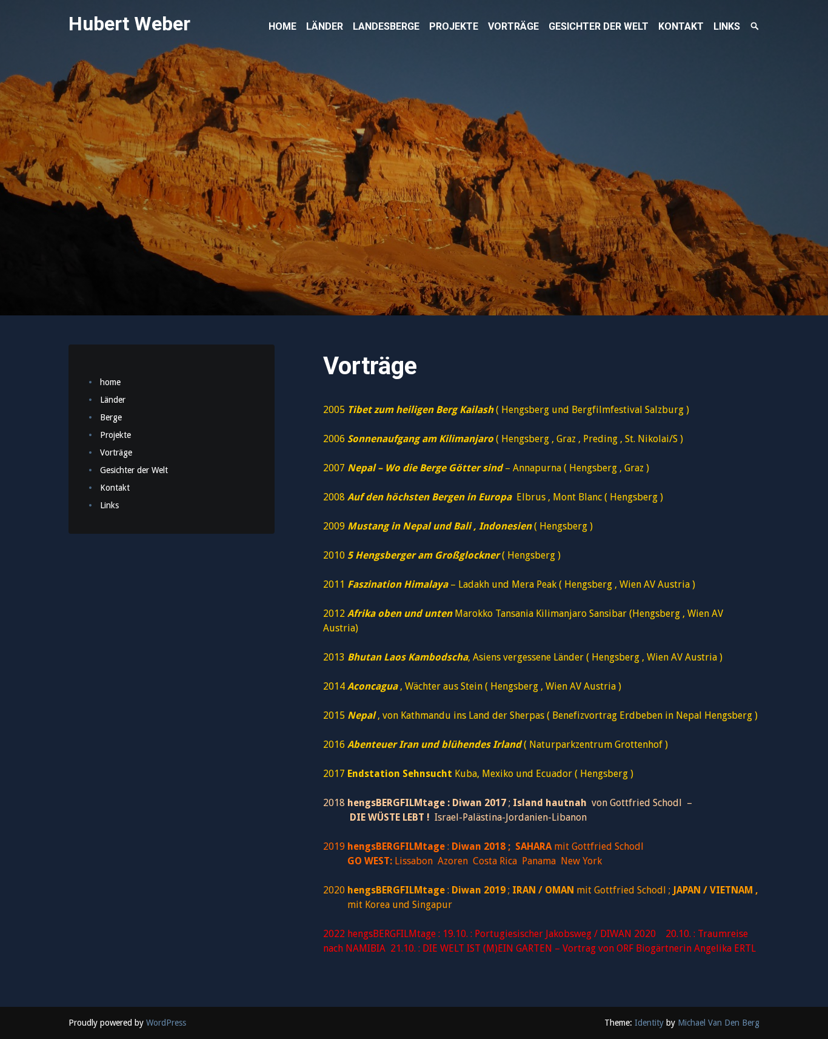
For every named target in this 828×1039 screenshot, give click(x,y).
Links (109, 505)
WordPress (166, 1022)
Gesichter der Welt (134, 470)
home (110, 382)
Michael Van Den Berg (719, 1022)
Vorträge (116, 452)
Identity (649, 1022)
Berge (111, 417)
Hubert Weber (129, 23)
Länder (112, 400)
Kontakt (115, 488)
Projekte (115, 435)
